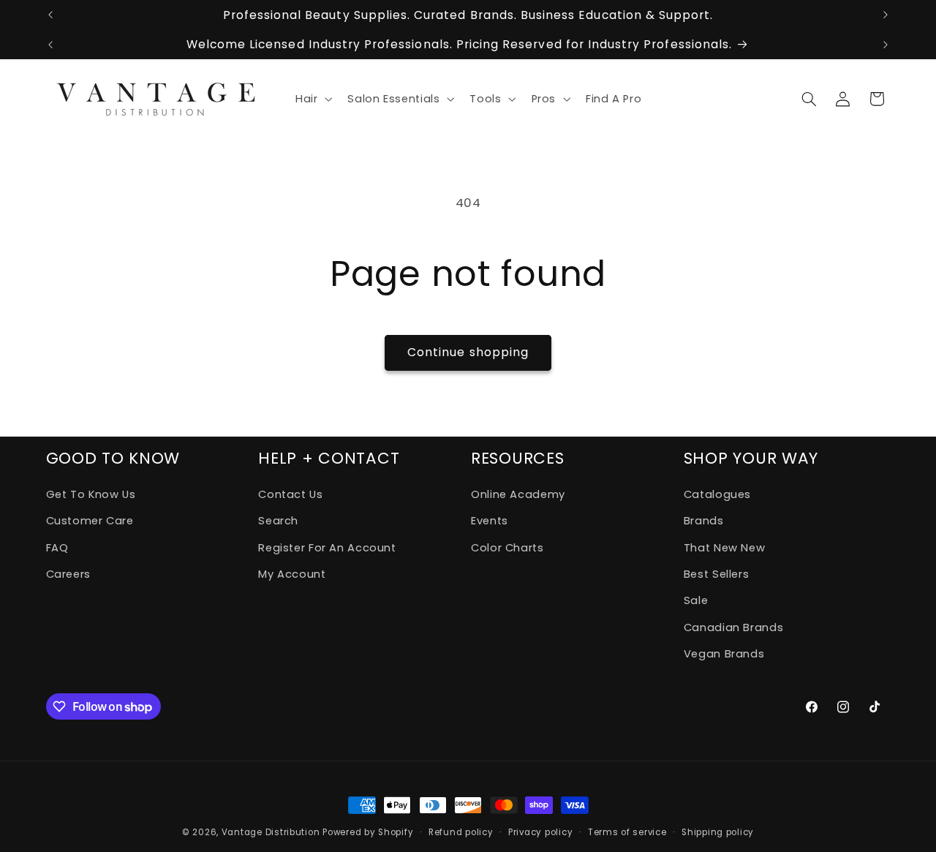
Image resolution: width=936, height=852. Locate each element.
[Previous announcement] (50, 14)
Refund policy (461, 832)
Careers (68, 574)
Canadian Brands (733, 627)
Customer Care (90, 520)
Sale (696, 600)
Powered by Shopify (367, 832)
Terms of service (627, 832)
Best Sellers (717, 574)
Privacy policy (540, 832)
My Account (291, 574)
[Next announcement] (885, 14)
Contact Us (290, 494)
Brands (704, 520)
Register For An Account (327, 547)
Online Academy (518, 494)
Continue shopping (468, 352)
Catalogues (717, 494)
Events (489, 520)
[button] (312, 99)
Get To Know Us (91, 494)
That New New (725, 547)
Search (278, 520)
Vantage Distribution (272, 832)
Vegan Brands (724, 653)
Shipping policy (718, 832)
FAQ (57, 547)
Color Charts (507, 547)
